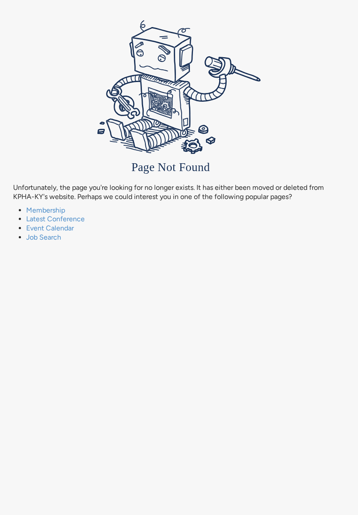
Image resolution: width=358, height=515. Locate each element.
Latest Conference (55, 219)
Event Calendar (50, 228)
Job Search (43, 237)
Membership (45, 210)
